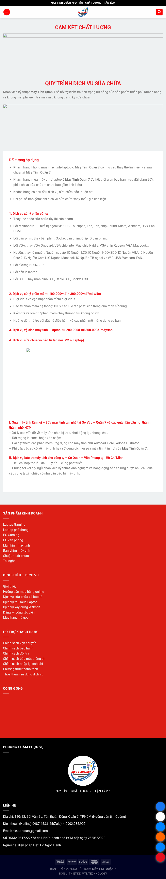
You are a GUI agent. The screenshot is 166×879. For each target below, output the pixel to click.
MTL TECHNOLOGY (94, 873)
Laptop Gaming (14, 524)
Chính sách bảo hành (18, 648)
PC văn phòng (13, 540)
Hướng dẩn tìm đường (109, 817)
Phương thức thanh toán (20, 669)
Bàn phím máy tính (16, 550)
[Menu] (6, 12)
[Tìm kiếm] (159, 12)
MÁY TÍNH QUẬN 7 (104, 869)
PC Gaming (11, 535)
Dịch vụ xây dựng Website (21, 607)
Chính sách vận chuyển (19, 643)
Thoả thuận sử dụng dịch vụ (23, 674)
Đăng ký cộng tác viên (19, 612)
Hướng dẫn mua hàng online (23, 592)
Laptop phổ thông (16, 530)
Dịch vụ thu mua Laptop (20, 602)
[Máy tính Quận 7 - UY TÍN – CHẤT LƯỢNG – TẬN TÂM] (83, 12)
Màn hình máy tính (16, 545)
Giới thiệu (10, 586)
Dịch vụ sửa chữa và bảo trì (22, 597)
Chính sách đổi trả (16, 653)
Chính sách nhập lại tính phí (23, 664)
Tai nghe (9, 561)
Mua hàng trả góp (16, 617)
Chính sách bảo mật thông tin (24, 659)
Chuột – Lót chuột (16, 556)
